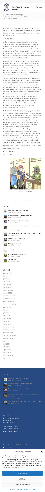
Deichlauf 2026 (12, 259)
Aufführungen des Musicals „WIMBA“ (18, 220)
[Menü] (40, 7)
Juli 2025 (6, 310)
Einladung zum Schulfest (15, 249)
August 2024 (8, 338)
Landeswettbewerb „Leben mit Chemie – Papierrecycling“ (24, 233)
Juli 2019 (6, 358)
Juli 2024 (6, 341)
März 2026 (7, 287)
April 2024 (7, 350)
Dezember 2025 (9, 296)
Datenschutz (24, 489)
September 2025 (9, 304)
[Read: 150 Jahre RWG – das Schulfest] (5, 240)
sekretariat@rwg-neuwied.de (17, 432)
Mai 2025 (6, 315)
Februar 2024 (8, 355)
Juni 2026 (6, 279)
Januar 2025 (7, 324)
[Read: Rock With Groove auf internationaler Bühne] (5, 217)
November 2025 (9, 298)
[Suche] (36, 7)
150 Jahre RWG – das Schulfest (16, 238)
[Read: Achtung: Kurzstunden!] (5, 245)
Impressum (32, 489)
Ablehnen (22, 479)
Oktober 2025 (8, 301)
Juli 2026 (6, 276)
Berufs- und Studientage (13, 15)
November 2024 (9, 330)
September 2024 (9, 335)
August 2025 (8, 307)
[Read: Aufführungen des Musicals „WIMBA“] (5, 222)
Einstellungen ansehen (22, 485)
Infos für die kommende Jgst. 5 (17, 254)
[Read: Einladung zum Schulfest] (5, 250)
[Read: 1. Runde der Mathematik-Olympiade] (5, 211)
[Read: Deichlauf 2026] (5, 261)
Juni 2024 (6, 344)
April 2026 (7, 284)
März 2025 (7, 321)
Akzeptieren (22, 473)
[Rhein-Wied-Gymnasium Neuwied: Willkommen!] (18, 7)
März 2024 (7, 352)
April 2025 (7, 318)
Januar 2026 (7, 293)
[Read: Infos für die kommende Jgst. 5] (5, 255)
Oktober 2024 (8, 332)
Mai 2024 (6, 347)
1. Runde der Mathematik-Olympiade (18, 210)
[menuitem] (36, 7)
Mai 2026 (6, 281)
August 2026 (8, 273)
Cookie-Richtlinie (14, 489)
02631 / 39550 (13, 426)
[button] (42, 452)
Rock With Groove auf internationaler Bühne (20, 215)
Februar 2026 (8, 290)
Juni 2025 (6, 313)
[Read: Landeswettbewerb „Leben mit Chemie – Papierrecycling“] (5, 234)
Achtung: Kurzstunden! (14, 243)
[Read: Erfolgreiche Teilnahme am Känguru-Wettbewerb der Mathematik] (5, 227)
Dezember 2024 (9, 327)
